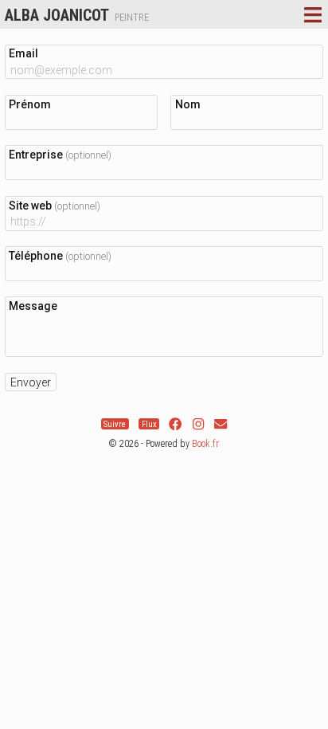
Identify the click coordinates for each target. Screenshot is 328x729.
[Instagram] (198, 424)
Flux (149, 424)
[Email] (220, 424)
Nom (188, 104)
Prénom (30, 104)
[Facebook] (175, 424)
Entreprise (60, 154)
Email (23, 53)
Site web (54, 205)
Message (33, 306)
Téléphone (60, 255)
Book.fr (205, 443)
